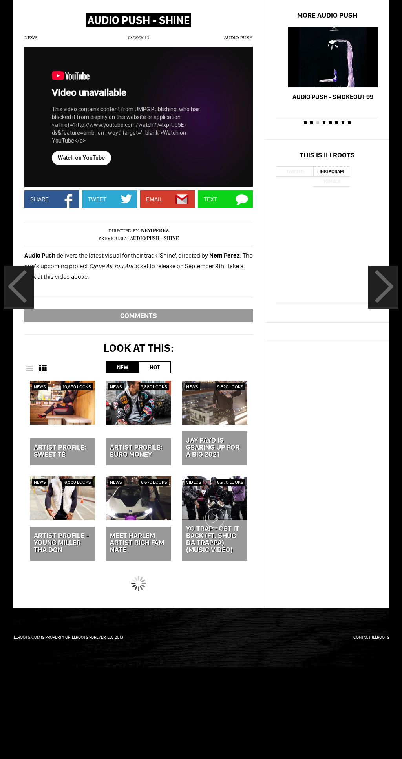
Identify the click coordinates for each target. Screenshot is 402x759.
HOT (155, 367)
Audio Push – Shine (154, 238)
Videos (193, 482)
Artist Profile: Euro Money (136, 451)
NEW (122, 367)
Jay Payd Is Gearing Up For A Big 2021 (212, 448)
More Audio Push (327, 15)
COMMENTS (138, 315)
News (31, 37)
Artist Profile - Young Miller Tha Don (61, 543)
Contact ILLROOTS (371, 637)
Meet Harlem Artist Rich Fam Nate (137, 543)
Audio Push (238, 37)
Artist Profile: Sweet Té (60, 451)
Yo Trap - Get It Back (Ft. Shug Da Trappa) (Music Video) (212, 539)
